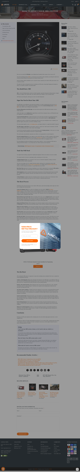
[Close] (59, 224)
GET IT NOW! (29, 240)
